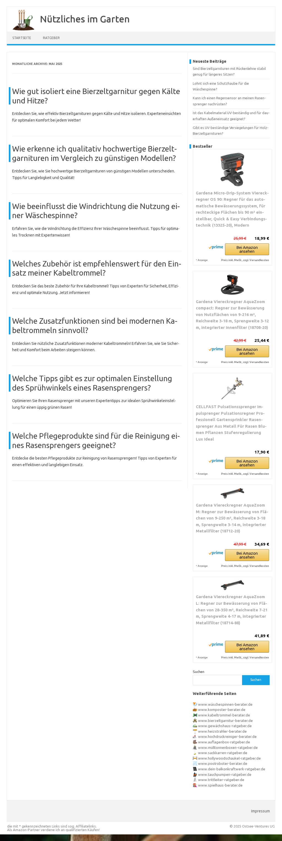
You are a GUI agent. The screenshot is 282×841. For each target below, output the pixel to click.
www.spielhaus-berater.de (220, 785)
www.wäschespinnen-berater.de (225, 704)
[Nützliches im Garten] (20, 30)
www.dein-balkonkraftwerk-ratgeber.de (231, 769)
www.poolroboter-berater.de (222, 763)
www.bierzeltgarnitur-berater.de (225, 720)
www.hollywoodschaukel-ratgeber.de (229, 758)
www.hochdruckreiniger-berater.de (227, 736)
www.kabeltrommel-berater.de (224, 715)
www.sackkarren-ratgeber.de (222, 753)
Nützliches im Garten (85, 18)
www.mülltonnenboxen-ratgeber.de (228, 747)
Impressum (260, 811)
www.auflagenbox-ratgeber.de (224, 742)
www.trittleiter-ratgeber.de (221, 779)
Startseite (21, 38)
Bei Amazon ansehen (247, 249)
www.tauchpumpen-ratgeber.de (224, 774)
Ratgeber (51, 38)
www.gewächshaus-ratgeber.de (225, 726)
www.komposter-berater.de (221, 709)
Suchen (198, 672)
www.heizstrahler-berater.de (222, 731)
